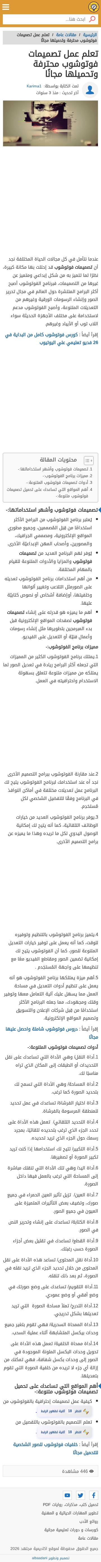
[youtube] (67, 1495)
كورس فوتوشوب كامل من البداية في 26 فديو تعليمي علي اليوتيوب (51, 338)
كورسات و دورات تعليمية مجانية (71, 1529)
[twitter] (80, 1495)
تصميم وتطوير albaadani (50, 1558)
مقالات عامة (88, 1538)
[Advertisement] (50, 202)
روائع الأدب (88, 1521)
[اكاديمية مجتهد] (94, 7)
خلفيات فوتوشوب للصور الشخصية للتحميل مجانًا (55, 1448)
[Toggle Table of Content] (86, 460)
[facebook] (93, 1495)
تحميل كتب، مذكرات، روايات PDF (70, 1504)
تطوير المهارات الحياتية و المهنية (70, 1513)
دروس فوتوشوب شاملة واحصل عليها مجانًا (52, 1033)
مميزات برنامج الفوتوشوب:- (65, 476)
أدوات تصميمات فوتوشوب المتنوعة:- (57, 482)
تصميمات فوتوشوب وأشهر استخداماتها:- (53, 469)
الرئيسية (90, 35)
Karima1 (34, 86)
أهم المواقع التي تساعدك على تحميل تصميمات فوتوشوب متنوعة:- (47, 492)
